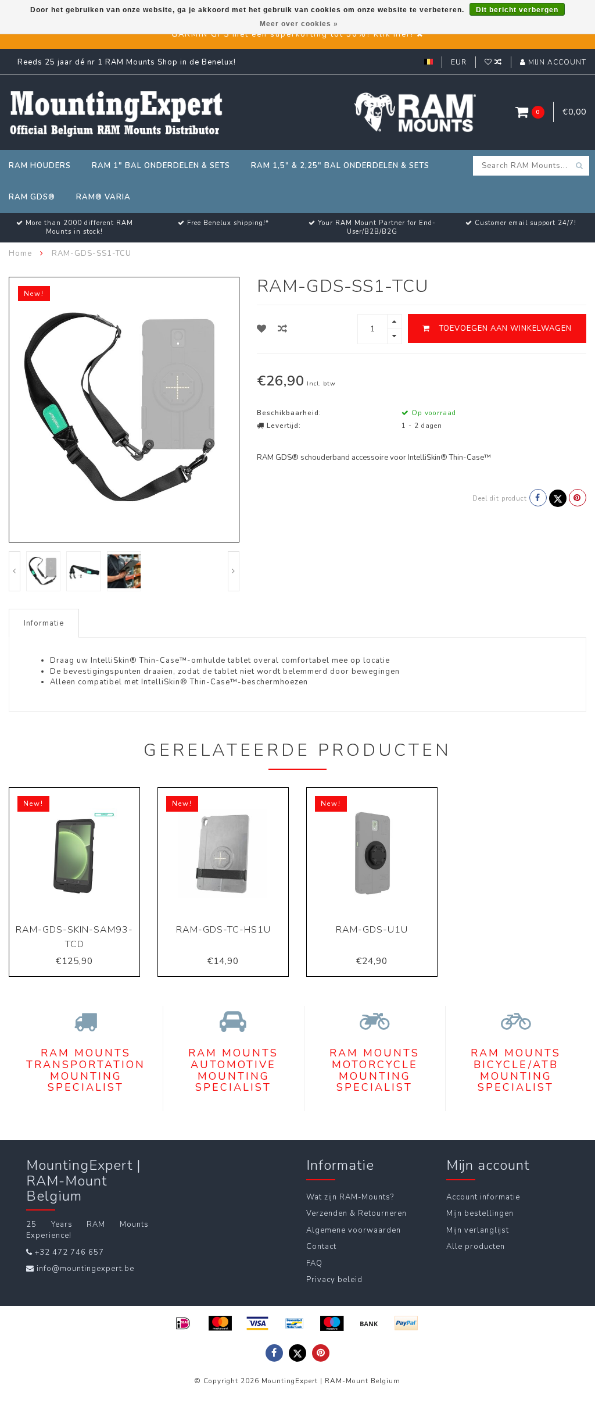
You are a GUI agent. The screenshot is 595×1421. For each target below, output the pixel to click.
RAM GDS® (32, 197)
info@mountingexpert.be (85, 1268)
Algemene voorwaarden (353, 1230)
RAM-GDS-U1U (372, 929)
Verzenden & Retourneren (356, 1213)
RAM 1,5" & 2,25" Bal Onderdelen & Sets (340, 165)
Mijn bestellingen (480, 1213)
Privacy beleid (334, 1279)
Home (20, 253)
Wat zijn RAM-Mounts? (350, 1197)
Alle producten (475, 1246)
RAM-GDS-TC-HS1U (223, 929)
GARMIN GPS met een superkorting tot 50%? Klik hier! (292, 34)
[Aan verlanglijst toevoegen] (262, 329)
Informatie (44, 623)
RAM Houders (40, 165)
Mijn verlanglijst (477, 1230)
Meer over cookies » (299, 24)
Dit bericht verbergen (517, 10)
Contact (321, 1246)
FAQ (314, 1263)
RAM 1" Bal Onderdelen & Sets (161, 165)
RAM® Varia (103, 197)
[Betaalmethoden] (183, 1323)
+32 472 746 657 (69, 1252)
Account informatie (483, 1197)
